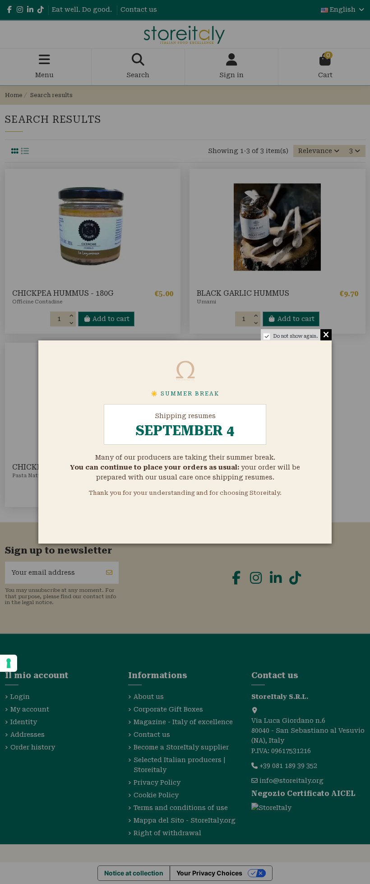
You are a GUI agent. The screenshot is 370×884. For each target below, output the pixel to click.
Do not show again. (295, 336)
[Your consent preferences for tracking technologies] (8, 663)
